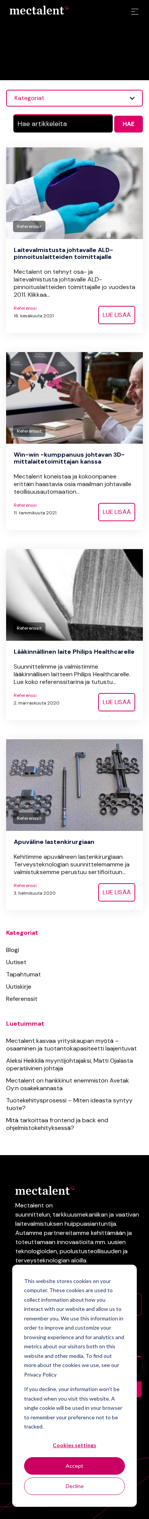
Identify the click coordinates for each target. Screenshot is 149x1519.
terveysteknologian (42, 1260)
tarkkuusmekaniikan (80, 1214)
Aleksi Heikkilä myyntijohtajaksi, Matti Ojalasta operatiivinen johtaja (69, 1064)
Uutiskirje (18, 987)
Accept (74, 1465)
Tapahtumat (23, 974)
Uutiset (16, 962)
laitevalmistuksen (39, 1224)
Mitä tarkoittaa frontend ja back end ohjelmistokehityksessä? (57, 1124)
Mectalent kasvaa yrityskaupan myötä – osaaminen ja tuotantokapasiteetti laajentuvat (71, 1044)
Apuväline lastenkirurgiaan (54, 842)
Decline (75, 1486)
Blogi (12, 950)
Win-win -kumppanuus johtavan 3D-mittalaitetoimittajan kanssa (69, 458)
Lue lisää (117, 315)
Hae (128, 124)
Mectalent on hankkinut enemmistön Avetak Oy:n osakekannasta (67, 1084)
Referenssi (25, 308)
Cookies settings (74, 1445)
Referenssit (21, 999)
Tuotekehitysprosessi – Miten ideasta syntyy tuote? (69, 1104)
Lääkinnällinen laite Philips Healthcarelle (74, 652)
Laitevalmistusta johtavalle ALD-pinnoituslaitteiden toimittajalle (63, 253)
